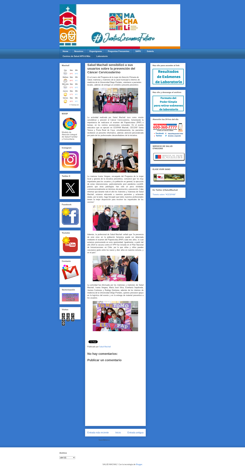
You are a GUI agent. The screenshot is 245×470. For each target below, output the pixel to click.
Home (65, 51)
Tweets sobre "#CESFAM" (164, 194)
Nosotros (78, 51)
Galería (150, 51)
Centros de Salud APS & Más (76, 56)
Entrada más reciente (98, 432)
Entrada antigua (135, 432)
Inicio (118, 432)
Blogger (139, 464)
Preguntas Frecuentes (118, 51)
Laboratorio (102, 56)
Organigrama (95, 51)
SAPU (138, 51)
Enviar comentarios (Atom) (121, 440)
